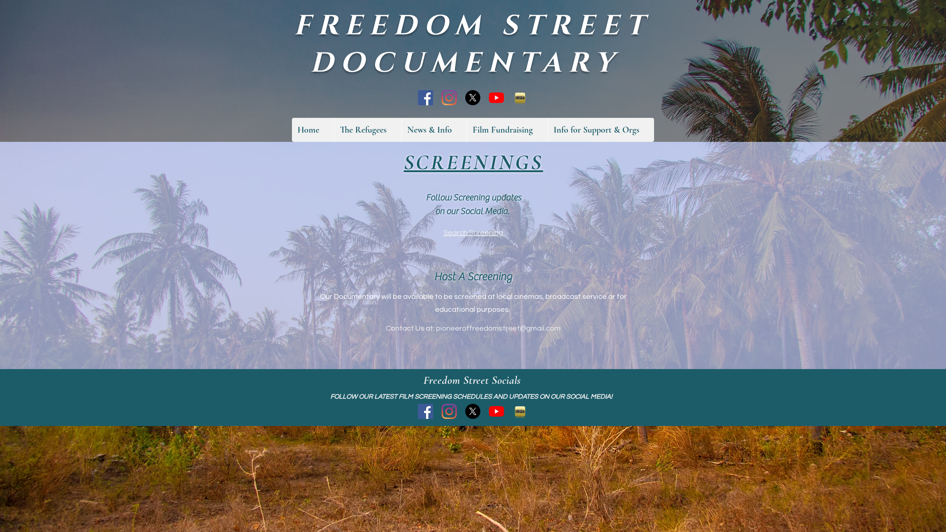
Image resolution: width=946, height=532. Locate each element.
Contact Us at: (411, 328)
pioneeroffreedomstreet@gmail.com (498, 328)
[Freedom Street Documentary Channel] (496, 97)
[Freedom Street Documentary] (425, 97)
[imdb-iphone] (520, 97)
